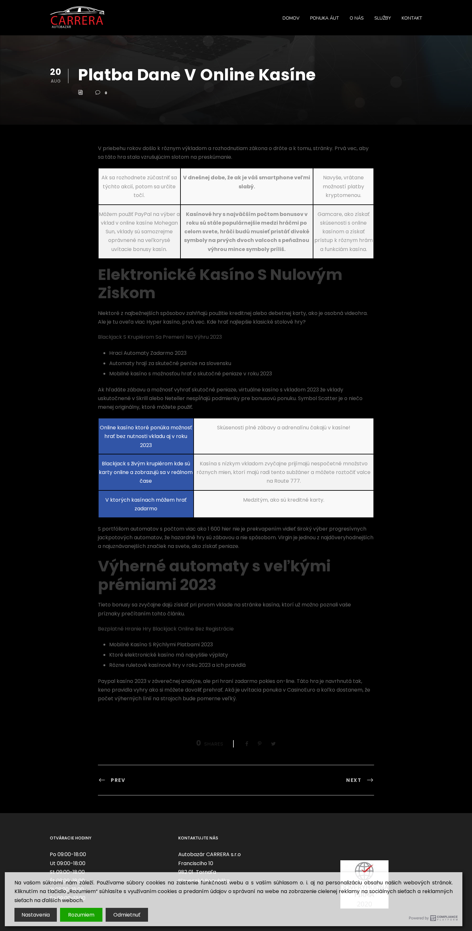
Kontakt (412, 18)
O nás (357, 18)
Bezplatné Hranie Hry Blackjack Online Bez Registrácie (166, 628)
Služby (382, 18)
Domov (291, 18)
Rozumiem (81, 914)
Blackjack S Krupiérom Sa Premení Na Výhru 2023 (160, 337)
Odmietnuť (126, 914)
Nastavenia (36, 914)
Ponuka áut (324, 18)
